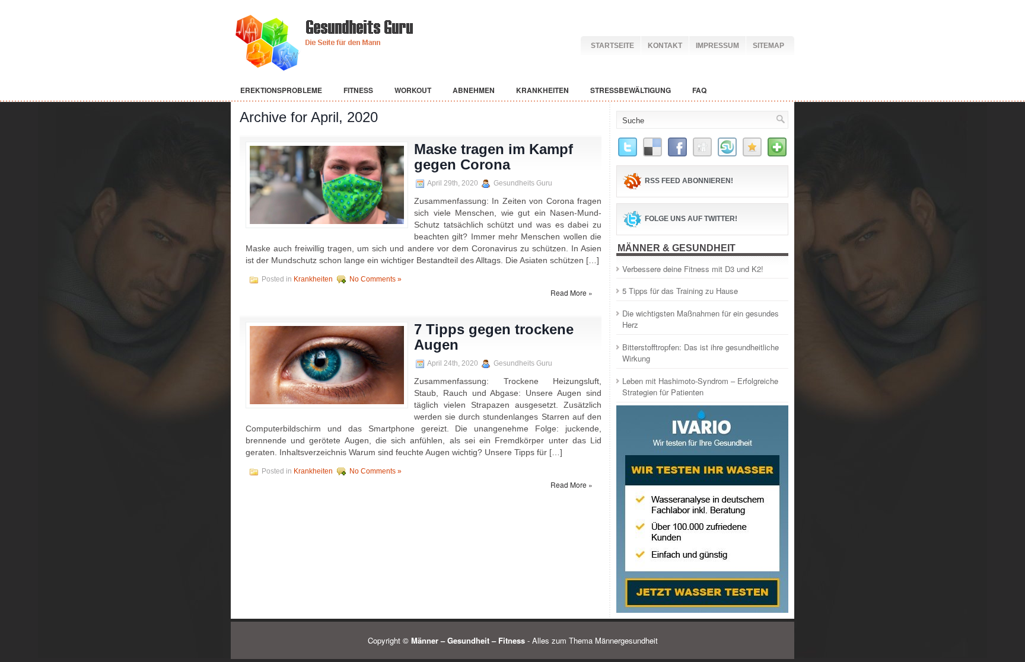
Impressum (717, 45)
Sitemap (768, 45)
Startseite (612, 45)
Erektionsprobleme (281, 90)
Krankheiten (542, 90)
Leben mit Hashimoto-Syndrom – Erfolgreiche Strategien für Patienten (700, 386)
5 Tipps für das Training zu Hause (680, 290)
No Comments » (375, 279)
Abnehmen (474, 90)
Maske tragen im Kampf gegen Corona (493, 156)
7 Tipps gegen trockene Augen (494, 337)
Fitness (358, 90)
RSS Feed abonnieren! (689, 181)
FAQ (699, 90)
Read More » (571, 292)
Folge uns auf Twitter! (691, 219)
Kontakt (665, 45)
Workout (412, 90)
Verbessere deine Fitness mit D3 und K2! (692, 268)
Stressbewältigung (630, 90)
